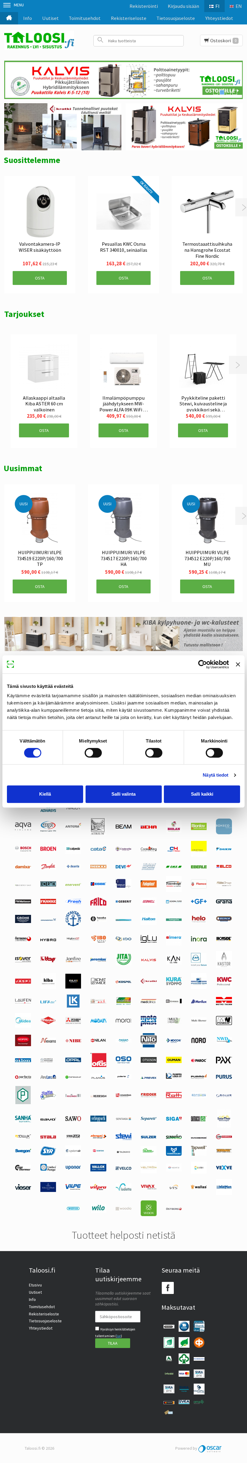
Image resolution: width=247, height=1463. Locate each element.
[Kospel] (123, 982)
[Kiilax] (73, 987)
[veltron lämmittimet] (148, 1171)
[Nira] (123, 1041)
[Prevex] (148, 1077)
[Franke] (48, 902)
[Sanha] (23, 1121)
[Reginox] (73, 1095)
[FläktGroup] (224, 885)
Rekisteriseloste (128, 18)
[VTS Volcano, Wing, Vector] (174, 1187)
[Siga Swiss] (174, 1119)
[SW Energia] (224, 1137)
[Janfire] (73, 960)
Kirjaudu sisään (183, 6)
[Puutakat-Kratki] (62, 126)
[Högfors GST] (73, 940)
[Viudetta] (123, 1189)
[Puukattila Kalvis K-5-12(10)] (123, 80)
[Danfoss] (48, 868)
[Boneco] (224, 832)
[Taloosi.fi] (39, 40)
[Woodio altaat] (123, 1209)
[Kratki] (148, 982)
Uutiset (50, 18)
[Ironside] (224, 940)
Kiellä (45, 794)
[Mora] (123, 1021)
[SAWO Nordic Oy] (73, 1119)
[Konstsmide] (98, 984)
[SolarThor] (224, 1126)
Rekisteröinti (144, 6)
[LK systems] (73, 1006)
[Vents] (174, 1170)
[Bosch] (23, 850)
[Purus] (224, 1077)
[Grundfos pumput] (48, 919)
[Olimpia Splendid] (48, 1060)
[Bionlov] (199, 828)
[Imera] (174, 944)
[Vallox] (98, 1170)
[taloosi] (148, 1154)
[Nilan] (98, 1041)
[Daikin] (224, 849)
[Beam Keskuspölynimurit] (123, 827)
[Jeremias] (98, 960)
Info (27, 18)
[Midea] (23, 1026)
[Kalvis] (148, 960)
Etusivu (35, 1285)
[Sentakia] (123, 1119)
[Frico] (98, 904)
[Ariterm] (73, 829)
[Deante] (73, 867)
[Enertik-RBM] (48, 885)
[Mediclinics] (148, 1002)
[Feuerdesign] (174, 890)
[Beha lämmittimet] (148, 827)
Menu (19, 5)
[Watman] (224, 1193)
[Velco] (123, 1168)
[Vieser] (23, 1188)
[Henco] (224, 920)
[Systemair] (73, 1155)
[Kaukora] (23, 982)
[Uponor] (73, 1168)
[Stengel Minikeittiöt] (98, 1137)
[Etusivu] (9, 18)
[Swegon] (23, 1151)
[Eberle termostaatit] (199, 867)
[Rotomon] (199, 1096)
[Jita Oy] (123, 963)
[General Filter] (174, 902)
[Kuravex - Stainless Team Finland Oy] (199, 987)
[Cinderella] (123, 849)
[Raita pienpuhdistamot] (48, 1098)
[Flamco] (199, 887)
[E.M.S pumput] (174, 867)
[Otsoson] (148, 1061)
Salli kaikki (202, 794)
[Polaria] (123, 1077)
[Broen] (48, 849)
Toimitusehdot (85, 18)
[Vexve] (224, 1168)
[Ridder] (148, 1095)
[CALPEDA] (73, 852)
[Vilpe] (73, 1188)
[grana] (224, 902)
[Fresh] (73, 902)
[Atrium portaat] (98, 834)
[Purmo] (199, 1077)
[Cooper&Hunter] (174, 851)
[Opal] (73, 1060)
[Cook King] (148, 850)
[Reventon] (123, 1095)
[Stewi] (123, 1138)
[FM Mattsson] (23, 902)
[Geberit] (123, 902)
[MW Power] (224, 1023)
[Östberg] (174, 1209)
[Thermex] (23, 1169)
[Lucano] (98, 1002)
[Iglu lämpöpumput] (148, 941)
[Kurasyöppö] (174, 983)
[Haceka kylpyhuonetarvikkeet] (98, 920)
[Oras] (98, 1065)
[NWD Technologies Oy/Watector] (224, 1042)
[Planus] (98, 1078)
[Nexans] (48, 1041)
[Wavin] (73, 1209)
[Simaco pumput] (199, 1120)
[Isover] (23, 960)
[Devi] (123, 867)
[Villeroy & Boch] (48, 1190)
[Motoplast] (148, 1024)
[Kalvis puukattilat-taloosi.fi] (184, 126)
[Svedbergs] (199, 1137)
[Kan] (174, 963)
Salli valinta (123, 794)
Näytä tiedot (215, 775)
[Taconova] (98, 1153)
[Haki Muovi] (123, 919)
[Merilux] (199, 1002)
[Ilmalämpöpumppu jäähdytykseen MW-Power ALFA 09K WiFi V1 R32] (123, 368)
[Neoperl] (23, 1044)
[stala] (48, 1137)
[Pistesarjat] (73, 1077)
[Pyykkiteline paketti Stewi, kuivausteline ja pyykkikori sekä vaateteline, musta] (203, 368)
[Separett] (148, 1119)
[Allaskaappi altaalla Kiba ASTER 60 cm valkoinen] (44, 368)
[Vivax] (148, 1188)
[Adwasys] (48, 810)
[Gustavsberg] (73, 925)
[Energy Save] (23, 884)
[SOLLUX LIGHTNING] (23, 1137)
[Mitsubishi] (73, 1022)
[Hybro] (48, 939)
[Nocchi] (174, 1041)
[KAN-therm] (199, 964)
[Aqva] (23, 829)
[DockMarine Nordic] (148, 869)
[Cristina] (199, 855)
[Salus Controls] (224, 1095)
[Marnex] (123, 1004)
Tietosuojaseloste (175, 18)
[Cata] (98, 849)
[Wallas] (199, 1187)
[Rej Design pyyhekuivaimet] (98, 1095)
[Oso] (123, 1062)
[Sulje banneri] (238, 664)
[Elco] (224, 867)
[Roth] (174, 1096)
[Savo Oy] (48, 1119)
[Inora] (199, 940)
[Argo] (48, 830)
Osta (40, 278)
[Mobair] (98, 1021)
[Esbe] (98, 884)
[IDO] (123, 939)
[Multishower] (199, 1022)
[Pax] (224, 1062)
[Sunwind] (174, 1137)
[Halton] (148, 923)
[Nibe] (73, 1041)
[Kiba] (48, 987)
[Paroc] (199, 1060)
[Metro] (224, 1003)
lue (119, 1336)
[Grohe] (23, 921)
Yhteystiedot (219, 18)
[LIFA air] (48, 1002)
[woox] (148, 1214)
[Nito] (148, 1046)
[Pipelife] (48, 1077)
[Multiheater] (174, 1023)
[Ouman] (174, 1061)
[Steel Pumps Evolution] (73, 1137)
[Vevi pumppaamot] (199, 1172)
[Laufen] (23, 1002)
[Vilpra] (98, 1188)
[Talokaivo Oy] (123, 1151)
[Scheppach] (98, 1120)
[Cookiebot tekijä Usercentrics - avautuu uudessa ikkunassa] (202, 664)
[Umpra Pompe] (48, 1170)
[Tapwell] (199, 1154)
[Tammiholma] (174, 1154)
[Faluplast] (148, 886)
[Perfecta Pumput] (23, 1077)
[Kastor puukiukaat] (224, 966)
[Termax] (224, 1151)
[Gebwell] (148, 904)
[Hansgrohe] (174, 919)
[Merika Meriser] (174, 1002)
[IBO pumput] (98, 941)
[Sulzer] (148, 1137)
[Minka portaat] (48, 1023)
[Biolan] (174, 831)
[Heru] (23, 940)
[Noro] (199, 1041)
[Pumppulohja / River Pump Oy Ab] (174, 1079)
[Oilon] (23, 1060)
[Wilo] (98, 1211)
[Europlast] (123, 887)
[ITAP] (48, 960)
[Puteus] (23, 1102)
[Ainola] (73, 809)
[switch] (93, 753)
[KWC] (224, 985)
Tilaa (112, 1343)
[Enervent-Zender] (73, 884)
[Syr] (48, 1154)
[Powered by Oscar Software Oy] (210, 1448)
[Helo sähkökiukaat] (199, 922)
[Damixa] (23, 867)
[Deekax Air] (98, 867)
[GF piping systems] (199, 902)
